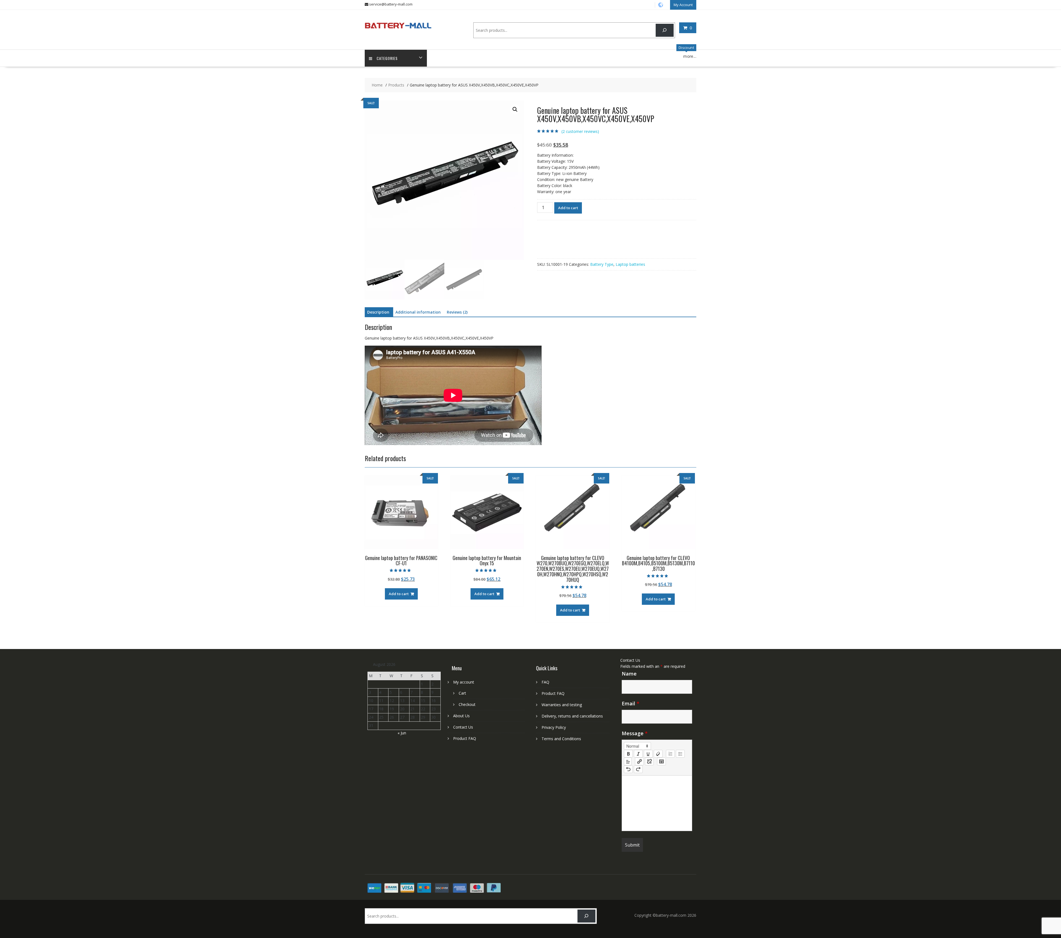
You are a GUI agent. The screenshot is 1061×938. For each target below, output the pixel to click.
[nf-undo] (628, 769)
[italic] (638, 754)
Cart (462, 693)
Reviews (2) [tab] (457, 312)
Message (635, 733)
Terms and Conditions (561, 738)
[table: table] (661, 761)
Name (629, 673)
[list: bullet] (680, 754)
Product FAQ (464, 738)
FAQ (545, 682)
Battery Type (601, 264)
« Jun (402, 732)
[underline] (648, 754)
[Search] (665, 30)
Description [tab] (378, 312)
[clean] (658, 754)
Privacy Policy (554, 727)
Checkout (467, 704)
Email (630, 703)
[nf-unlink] (649, 761)
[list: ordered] (670, 754)
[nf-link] (639, 761)
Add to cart (568, 207)
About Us (461, 715)
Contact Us (463, 727)
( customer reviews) (580, 131)
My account (463, 682)
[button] (515, 109)
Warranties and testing (562, 704)
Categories (387, 58)
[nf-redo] (638, 769)
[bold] (628, 754)
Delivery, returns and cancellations (572, 716)
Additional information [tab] (418, 312)
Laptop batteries (630, 264)
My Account (683, 4)
